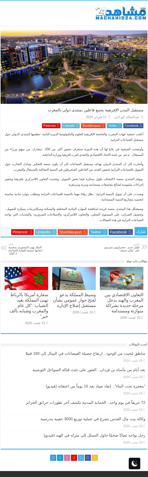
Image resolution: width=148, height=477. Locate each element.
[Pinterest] (74, 458)
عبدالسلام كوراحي (126, 117)
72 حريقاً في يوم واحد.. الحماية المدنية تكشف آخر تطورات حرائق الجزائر (85, 402)
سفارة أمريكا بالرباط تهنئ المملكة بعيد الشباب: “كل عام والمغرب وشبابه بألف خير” (28, 305)
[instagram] (53, 458)
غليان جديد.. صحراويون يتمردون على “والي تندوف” (122, 247)
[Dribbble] (67, 458)
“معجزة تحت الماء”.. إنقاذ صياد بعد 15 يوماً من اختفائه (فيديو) (95, 386)
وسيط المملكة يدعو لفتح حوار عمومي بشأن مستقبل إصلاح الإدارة (74, 300)
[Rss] (95, 458)
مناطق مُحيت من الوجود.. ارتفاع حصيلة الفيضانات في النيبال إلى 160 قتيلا (85, 353)
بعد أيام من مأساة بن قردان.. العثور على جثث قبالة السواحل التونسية (88, 370)
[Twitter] (81, 458)
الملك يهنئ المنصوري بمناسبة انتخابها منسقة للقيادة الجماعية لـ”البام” (25, 249)
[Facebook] (88, 458)
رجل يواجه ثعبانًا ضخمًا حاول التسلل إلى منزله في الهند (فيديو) (94, 435)
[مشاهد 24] (120, 12)
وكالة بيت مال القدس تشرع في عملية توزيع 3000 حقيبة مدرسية (92, 419)
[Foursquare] (60, 458)
